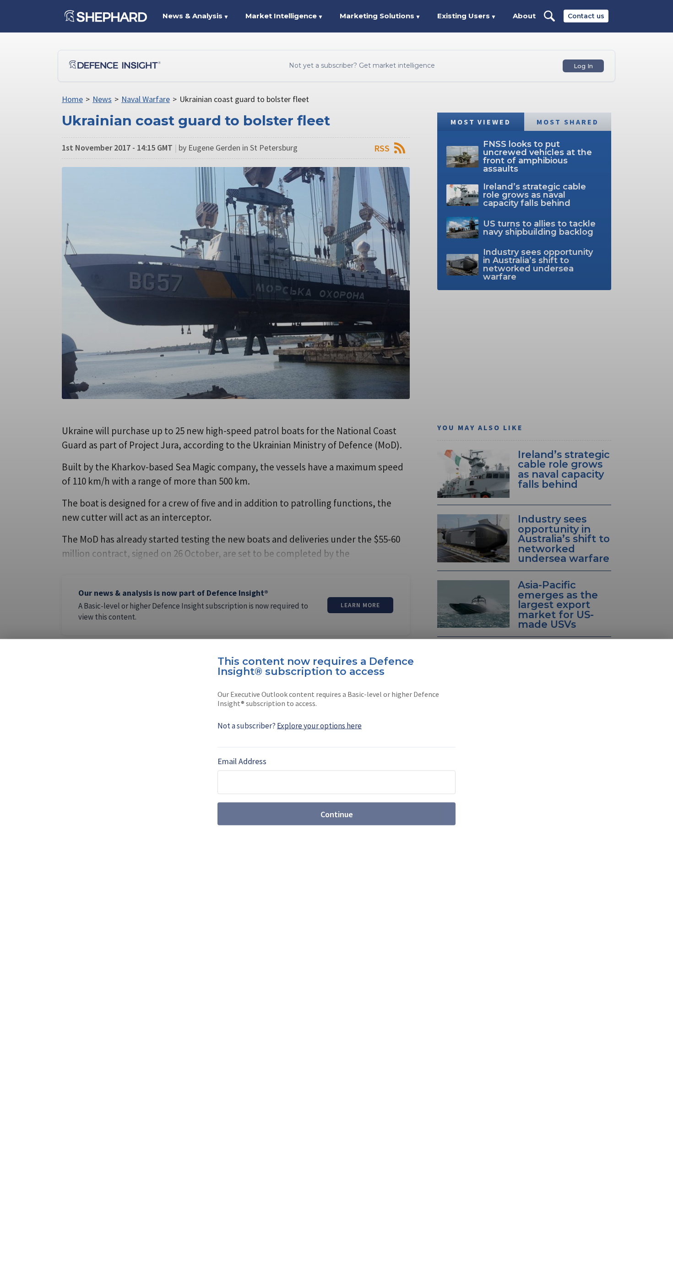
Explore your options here (319, 726)
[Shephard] (106, 16)
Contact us (586, 16)
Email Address (241, 761)
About (524, 15)
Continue (336, 814)
